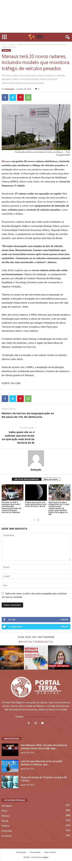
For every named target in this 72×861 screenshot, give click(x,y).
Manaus (12, 44)
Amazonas (7, 831)
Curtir (64, 619)
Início (4, 44)
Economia (6, 836)
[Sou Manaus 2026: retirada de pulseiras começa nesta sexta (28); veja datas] (10, 749)
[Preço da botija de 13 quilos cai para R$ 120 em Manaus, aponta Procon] (10, 782)
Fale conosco (50, 852)
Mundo (5, 821)
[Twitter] (43, 723)
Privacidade (35, 852)
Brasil (4, 811)
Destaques (7, 806)
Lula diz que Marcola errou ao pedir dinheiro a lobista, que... (41, 763)
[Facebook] (29, 723)
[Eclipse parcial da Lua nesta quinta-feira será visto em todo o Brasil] (36, 492)
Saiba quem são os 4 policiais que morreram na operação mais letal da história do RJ (18, 437)
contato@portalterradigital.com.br (40, 716)
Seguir (64, 626)
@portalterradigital (36, 641)
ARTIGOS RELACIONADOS (27, 479)
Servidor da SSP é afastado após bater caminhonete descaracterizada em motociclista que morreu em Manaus (11, 507)
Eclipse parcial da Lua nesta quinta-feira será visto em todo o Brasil (35, 504)
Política (5, 826)
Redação (9, 89)
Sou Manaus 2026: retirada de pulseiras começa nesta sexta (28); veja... (44, 746)
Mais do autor (51, 479)
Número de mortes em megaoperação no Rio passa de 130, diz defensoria (28, 415)
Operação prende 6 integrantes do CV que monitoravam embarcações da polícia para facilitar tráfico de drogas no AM (59, 508)
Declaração (21, 852)
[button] (66, 37)
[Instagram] (36, 723)
